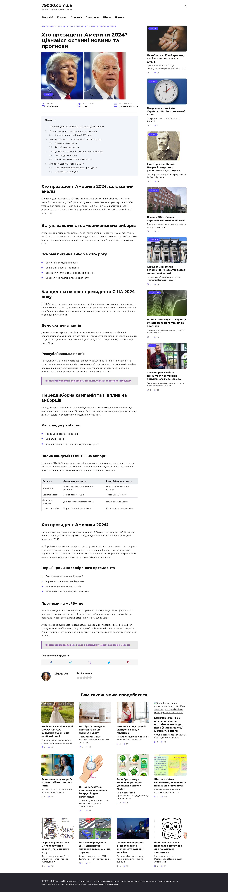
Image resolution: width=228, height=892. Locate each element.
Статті (48, 94)
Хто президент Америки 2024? (66, 164)
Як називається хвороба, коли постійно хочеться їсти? (57, 782)
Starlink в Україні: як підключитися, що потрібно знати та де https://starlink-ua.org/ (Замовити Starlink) (168, 724)
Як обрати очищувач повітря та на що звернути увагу (92, 729)
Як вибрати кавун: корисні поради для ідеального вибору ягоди (129, 784)
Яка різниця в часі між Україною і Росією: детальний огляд (166, 111)
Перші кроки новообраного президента (76, 168)
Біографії (47, 17)
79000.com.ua (56, 5)
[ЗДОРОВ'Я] (167, 314)
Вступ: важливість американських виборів (73, 131)
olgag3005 (62, 673)
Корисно (62, 17)
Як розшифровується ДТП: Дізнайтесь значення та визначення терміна (94, 847)
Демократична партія (66, 143)
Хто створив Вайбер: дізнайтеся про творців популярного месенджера (164, 375)
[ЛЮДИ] (167, 103)
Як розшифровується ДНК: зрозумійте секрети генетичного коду (55, 847)
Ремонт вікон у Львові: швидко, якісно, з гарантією (131, 729)
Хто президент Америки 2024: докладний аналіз (76, 126)
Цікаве (107, 17)
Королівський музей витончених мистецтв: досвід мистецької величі (166, 269)
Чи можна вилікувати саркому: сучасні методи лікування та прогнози (167, 322)
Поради (119, 17)
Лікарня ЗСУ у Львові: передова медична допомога (166, 219)
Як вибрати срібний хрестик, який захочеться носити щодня (165, 58)
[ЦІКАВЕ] (167, 50)
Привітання (92, 17)
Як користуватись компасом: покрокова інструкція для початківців (93, 792)
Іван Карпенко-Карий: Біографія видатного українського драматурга (163, 167)
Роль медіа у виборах (66, 155)
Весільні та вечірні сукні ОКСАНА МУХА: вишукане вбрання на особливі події (57, 731)
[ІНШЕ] (167, 367)
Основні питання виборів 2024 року (73, 135)
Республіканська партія (67, 147)
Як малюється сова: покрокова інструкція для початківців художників (168, 847)
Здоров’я (76, 17)
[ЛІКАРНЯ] (167, 211)
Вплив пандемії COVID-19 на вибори (73, 159)
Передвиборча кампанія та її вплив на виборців (76, 151)
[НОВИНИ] (167, 261)
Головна (45, 27)
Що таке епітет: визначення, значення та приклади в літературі (170, 782)
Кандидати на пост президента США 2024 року (75, 139)
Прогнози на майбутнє (67, 171)
